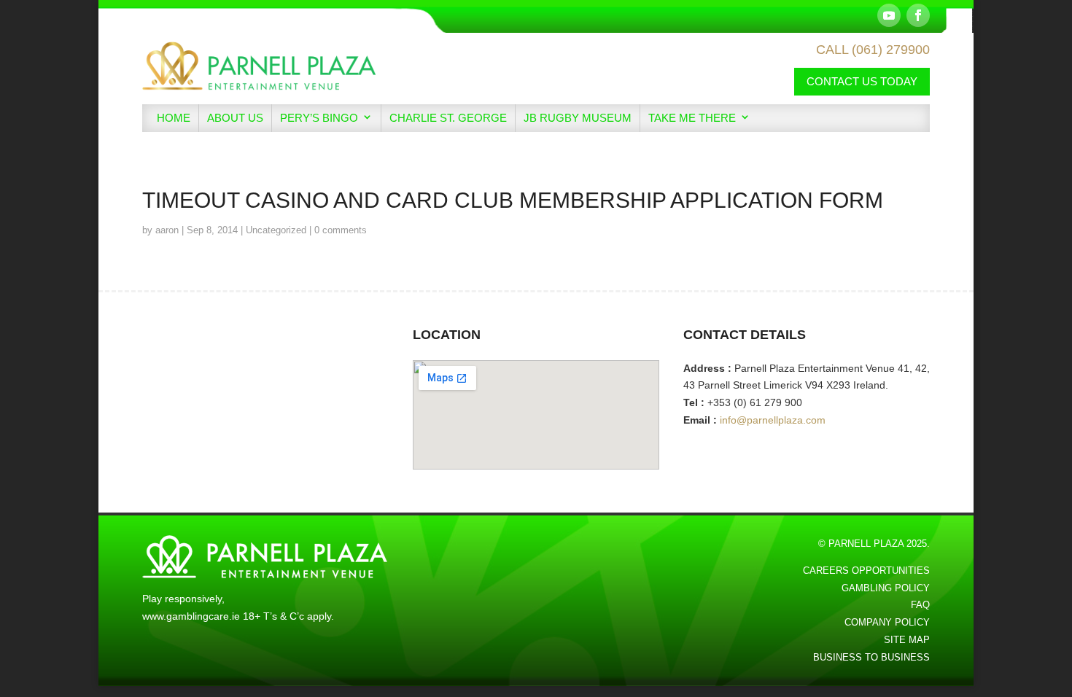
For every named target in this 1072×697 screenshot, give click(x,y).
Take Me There (692, 118)
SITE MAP (907, 639)
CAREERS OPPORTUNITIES (866, 570)
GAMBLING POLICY (886, 588)
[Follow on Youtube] (889, 15)
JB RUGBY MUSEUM (578, 118)
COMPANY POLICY (887, 622)
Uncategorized (276, 230)
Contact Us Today (862, 81)
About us (235, 118)
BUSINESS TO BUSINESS (871, 657)
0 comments (340, 230)
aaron (167, 230)
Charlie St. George (448, 118)
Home (173, 118)
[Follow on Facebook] (918, 15)
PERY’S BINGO (319, 118)
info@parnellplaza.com (773, 420)
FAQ (920, 604)
